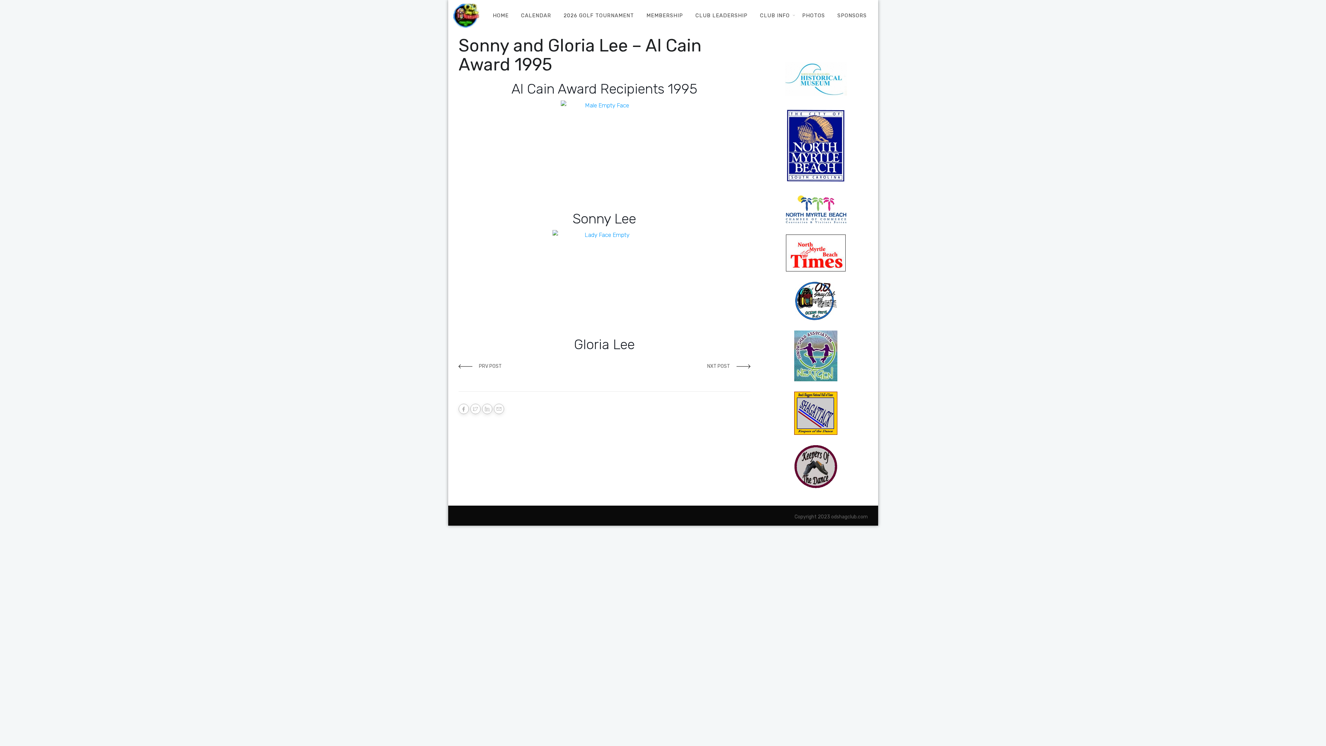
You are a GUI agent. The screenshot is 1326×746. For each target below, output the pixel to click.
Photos (813, 15)
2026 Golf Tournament (599, 15)
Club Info (775, 15)
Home (501, 15)
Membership (664, 15)
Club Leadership (721, 15)
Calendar (536, 15)
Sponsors (852, 15)
